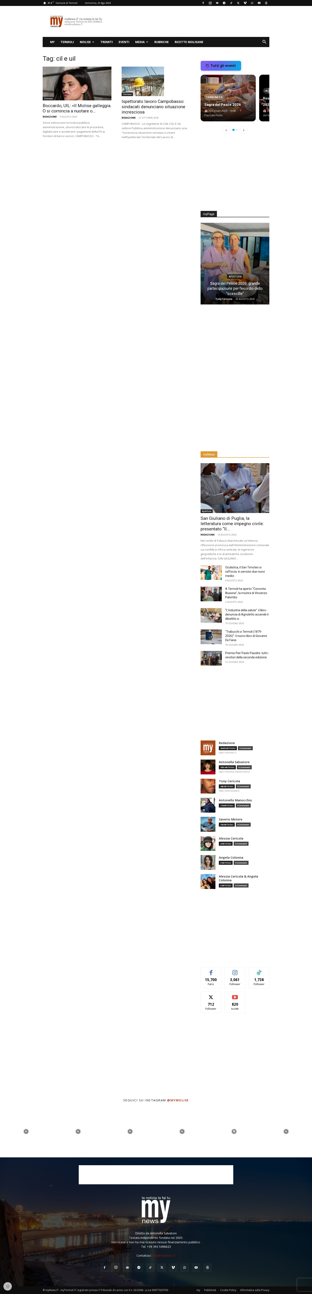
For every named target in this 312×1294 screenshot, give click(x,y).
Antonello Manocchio (235, 800)
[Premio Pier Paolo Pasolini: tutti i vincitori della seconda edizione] (211, 658)
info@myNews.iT (164, 1255)
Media (140, 42)
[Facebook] (203, 3)
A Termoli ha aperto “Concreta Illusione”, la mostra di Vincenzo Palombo (246, 593)
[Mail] (217, 3)
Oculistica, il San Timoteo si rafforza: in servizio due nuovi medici (245, 572)
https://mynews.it (227, 752)
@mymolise (178, 1100)
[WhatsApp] (252, 3)
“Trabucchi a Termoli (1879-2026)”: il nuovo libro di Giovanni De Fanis (246, 636)
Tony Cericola (229, 781)
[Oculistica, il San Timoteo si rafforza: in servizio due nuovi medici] (211, 572)
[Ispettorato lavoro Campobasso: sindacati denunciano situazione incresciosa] (156, 81)
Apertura (235, 276)
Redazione (50, 116)
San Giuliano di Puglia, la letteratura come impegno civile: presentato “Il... (232, 523)
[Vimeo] (245, 3)
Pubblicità (210, 1290)
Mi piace (211, 970)
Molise (85, 42)
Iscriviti (235, 995)
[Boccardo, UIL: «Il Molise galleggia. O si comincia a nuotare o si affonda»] (77, 83)
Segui (235, 970)
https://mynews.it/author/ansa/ (234, 771)
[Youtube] (259, 3)
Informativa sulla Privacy (254, 1290)
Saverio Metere (230, 819)
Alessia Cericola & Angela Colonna (238, 878)
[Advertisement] (192, 21)
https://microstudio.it (229, 790)
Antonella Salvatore (234, 762)
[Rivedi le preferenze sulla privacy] (7, 1286)
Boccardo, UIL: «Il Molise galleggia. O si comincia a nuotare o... (77, 108)
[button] (264, 42)
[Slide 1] (233, 130)
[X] (238, 3)
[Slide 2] (236, 130)
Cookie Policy (228, 1290)
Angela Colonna (231, 857)
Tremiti (106, 42)
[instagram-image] (26, 1131)
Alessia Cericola (231, 838)
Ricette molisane (189, 42)
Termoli (67, 42)
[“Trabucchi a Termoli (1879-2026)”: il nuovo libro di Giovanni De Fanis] (211, 636)
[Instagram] (210, 3)
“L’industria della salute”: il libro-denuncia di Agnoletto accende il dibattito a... (246, 614)
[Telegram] (224, 3)
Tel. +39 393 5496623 (156, 1247)
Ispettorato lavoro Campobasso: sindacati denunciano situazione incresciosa (153, 107)
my (52, 42)
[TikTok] (231, 3)
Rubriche (161, 42)
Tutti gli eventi (223, 65)
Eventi (124, 42)
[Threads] (266, 3)
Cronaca (48, 98)
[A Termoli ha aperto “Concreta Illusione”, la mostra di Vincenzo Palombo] (211, 594)
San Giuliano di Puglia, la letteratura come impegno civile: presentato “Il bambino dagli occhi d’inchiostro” (235, 288)
